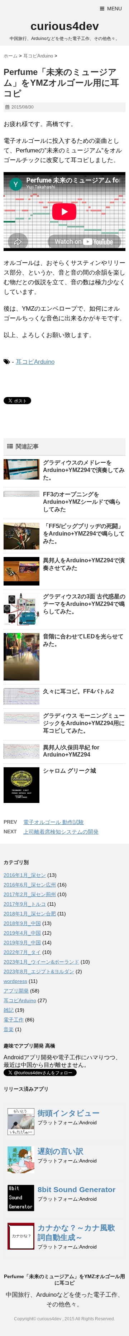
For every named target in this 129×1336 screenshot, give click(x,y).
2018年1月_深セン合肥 (30, 913)
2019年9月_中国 (22, 942)
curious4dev (64, 26)
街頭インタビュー (69, 1113)
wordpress (15, 981)
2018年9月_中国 (22, 923)
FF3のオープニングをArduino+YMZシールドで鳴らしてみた (82, 501)
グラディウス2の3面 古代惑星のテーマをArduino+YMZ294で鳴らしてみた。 (84, 603)
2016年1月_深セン (25, 875)
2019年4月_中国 (22, 933)
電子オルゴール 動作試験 (53, 822)
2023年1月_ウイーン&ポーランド (41, 962)
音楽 (9, 1029)
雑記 (9, 1010)
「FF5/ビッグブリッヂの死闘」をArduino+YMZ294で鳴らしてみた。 (84, 533)
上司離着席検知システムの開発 (61, 832)
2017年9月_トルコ (25, 904)
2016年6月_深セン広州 (30, 885)
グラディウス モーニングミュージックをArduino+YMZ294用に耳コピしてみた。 (84, 723)
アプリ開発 (16, 991)
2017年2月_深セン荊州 (30, 894)
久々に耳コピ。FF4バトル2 (78, 691)
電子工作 (14, 1020)
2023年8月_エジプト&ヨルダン (39, 971)
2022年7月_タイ (22, 952)
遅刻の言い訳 (60, 1151)
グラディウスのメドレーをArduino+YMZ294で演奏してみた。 (84, 470)
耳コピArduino (35, 361)
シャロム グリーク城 (69, 771)
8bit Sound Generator (76, 1189)
